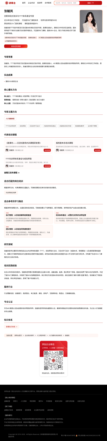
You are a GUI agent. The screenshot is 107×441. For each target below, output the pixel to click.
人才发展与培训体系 (55, 335)
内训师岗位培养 (11, 192)
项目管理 (33, 401)
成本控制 (50, 410)
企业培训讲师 (29, 335)
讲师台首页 (18, 335)
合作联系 (48, 3)
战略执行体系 (8, 410)
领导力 (15, 401)
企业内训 (31, 3)
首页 (23, 3)
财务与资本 (58, 401)
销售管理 (19, 410)
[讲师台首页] (10, 3)
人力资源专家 (41, 335)
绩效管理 (28, 410)
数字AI (41, 401)
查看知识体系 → (11, 327)
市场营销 (49, 401)
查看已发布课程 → (12, 173)
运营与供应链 (70, 401)
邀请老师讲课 (16, 46)
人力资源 (24, 401)
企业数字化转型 (39, 410)
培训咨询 (47, 150)
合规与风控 (81, 401)
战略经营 (7, 401)
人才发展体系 (10, 118)
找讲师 (39, 3)
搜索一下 (90, 3)
